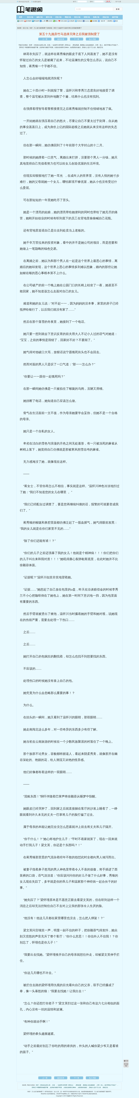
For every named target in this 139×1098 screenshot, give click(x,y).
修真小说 (39, 17)
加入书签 (92, 39)
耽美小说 (96, 17)
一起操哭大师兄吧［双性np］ (61, 45)
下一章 (76, 39)
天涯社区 (79, 21)
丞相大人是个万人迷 (89, 47)
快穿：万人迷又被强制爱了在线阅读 (41, 28)
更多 (116, 21)
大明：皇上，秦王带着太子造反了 (106, 45)
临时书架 (115, 17)
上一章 (44, 39)
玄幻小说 (30, 17)
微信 (56, 21)
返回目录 (60, 39)
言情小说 (87, 17)
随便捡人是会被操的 (87, 45)
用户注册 (118, 1)
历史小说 (58, 17)
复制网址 (110, 21)
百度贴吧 (71, 21)
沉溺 (48, 45)
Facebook (87, 21)
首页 (20, 17)
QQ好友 (50, 21)
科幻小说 (77, 17)
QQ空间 (21, 21)
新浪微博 (28, 21)
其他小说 (106, 17)
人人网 (44, 21)
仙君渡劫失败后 (75, 47)
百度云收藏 (63, 21)
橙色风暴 (76, 45)
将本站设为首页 (24, 1)
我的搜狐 (94, 21)
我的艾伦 (100, 47)
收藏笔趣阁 (37, 1)
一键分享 (102, 21)
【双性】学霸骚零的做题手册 (28, 47)
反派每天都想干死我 (46, 47)
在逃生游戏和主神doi (62, 47)
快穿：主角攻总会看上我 (37, 45)
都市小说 (49, 17)
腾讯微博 (36, 21)
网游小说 (68, 17)
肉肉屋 (29, 9)
